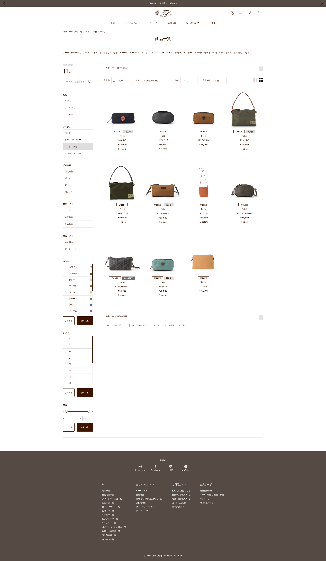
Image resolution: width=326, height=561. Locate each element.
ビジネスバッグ (148, 52)
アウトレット (71, 249)
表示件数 (207, 80)
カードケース (121, 325)
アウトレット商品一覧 (112, 498)
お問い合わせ (178, 507)
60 (70, 364)
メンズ (68, 100)
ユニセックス (71, 114)
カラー (138, 80)
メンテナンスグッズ (74, 153)
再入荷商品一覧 (109, 535)
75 (70, 383)
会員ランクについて (181, 494)
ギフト (68, 178)
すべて (68, 210)
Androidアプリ (206, 502)
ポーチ (103, 32)
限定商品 (69, 171)
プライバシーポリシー (146, 507)
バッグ (68, 132)
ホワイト (73, 267)
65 (70, 370)
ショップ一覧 (108, 539)
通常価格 (69, 242)
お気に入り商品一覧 (111, 531)
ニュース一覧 (108, 502)
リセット (69, 320)
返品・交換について (181, 498)
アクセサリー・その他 (175, 325)
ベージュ (73, 292)
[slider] (66, 411)
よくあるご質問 (179, 502)
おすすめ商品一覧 (110, 519)
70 (70, 376)
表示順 (107, 80)
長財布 (178, 52)
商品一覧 (106, 490)
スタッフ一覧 (108, 511)
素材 (67, 185)
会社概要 (140, 494)
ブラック (73, 273)
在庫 (177, 80)
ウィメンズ (70, 107)
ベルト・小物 (91, 32)
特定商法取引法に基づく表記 (149, 498)
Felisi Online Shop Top (73, 32)
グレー (72, 279)
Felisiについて (142, 490)
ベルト (107, 325)
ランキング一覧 (109, 523)
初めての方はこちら (181, 490)
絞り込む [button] (85, 320)
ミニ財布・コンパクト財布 (196, 52)
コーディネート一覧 (111, 507)
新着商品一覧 (108, 494)
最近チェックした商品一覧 (114, 527)
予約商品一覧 (108, 515)
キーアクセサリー (140, 325)
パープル (73, 311)
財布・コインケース (74, 139)
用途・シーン (71, 192)
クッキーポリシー (144, 511)
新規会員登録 (206, 490)
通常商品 (69, 217)
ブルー (72, 304)
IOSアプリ (204, 498)
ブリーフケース (165, 52)
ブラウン (73, 286)
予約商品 (69, 224)
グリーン (73, 298)
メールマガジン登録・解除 (212, 494)
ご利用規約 (141, 502)
